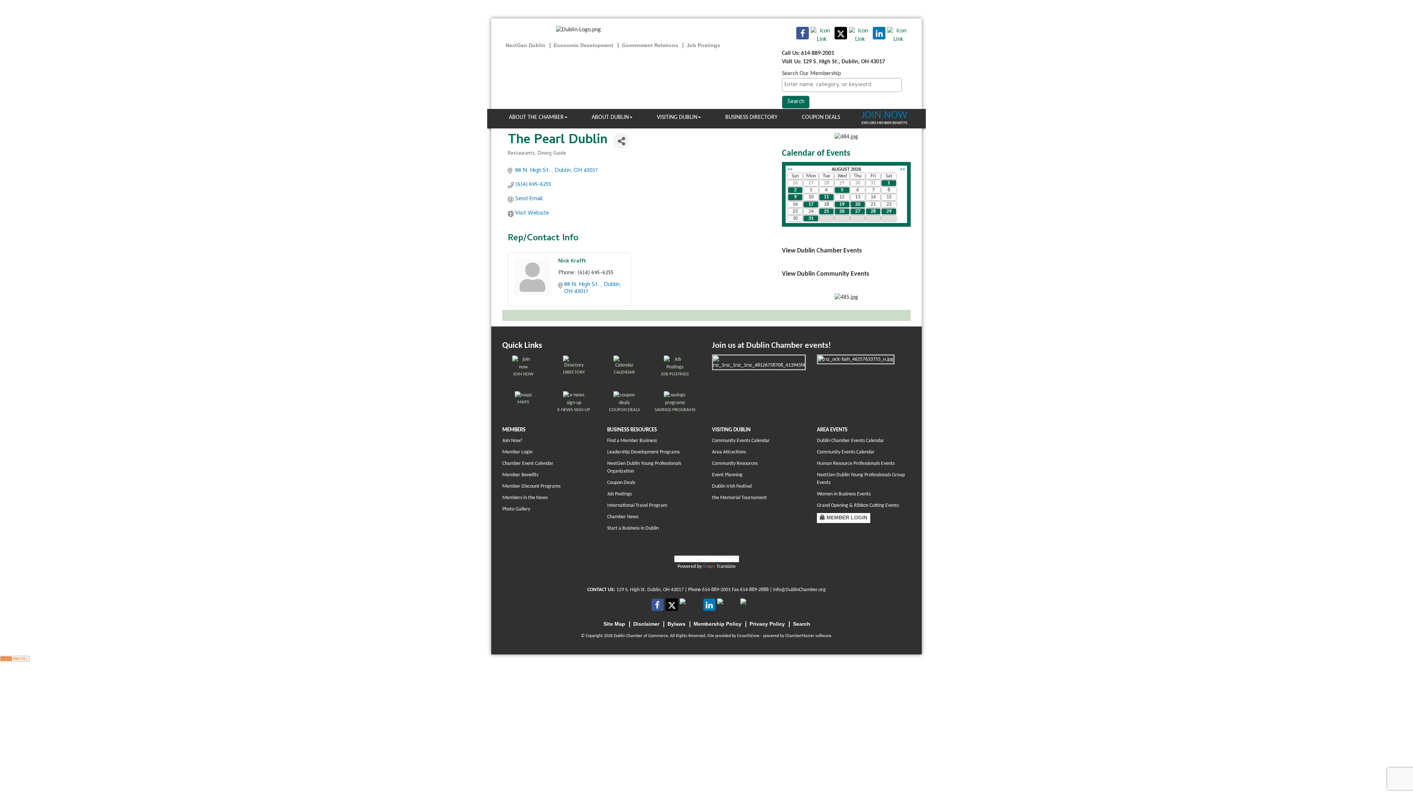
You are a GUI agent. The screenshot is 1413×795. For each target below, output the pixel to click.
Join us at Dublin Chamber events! (771, 346)
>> (902, 169)
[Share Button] (621, 141)
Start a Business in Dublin (633, 528)
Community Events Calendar (741, 441)
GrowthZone (748, 636)
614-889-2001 (716, 590)
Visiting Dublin (677, 117)
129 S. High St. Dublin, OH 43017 (650, 590)
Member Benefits (520, 475)
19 (841, 204)
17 (811, 204)
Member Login (517, 452)
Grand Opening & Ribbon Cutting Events (858, 505)
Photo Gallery (516, 509)
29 (889, 211)
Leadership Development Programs (643, 452)
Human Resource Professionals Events (856, 463)
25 (826, 211)
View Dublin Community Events (825, 274)
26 (841, 211)
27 (857, 211)
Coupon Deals (821, 117)
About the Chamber (536, 117)
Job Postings (619, 494)
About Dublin (610, 117)
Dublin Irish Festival (732, 486)
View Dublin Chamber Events (822, 250)
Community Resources (735, 463)
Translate (726, 566)
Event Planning (727, 475)
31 (811, 218)
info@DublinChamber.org (799, 590)
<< (790, 169)
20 (857, 204)
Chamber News (622, 517)
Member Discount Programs (531, 486)
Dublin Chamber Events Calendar (850, 441)
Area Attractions (729, 452)
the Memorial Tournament (739, 498)
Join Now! (512, 441)
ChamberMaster (799, 636)
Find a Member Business (632, 441)
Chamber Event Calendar (527, 463)
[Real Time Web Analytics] (14, 658)
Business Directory (751, 117)
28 (873, 211)
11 (826, 197)
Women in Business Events (844, 494)
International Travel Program (637, 505)
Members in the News (525, 498)
